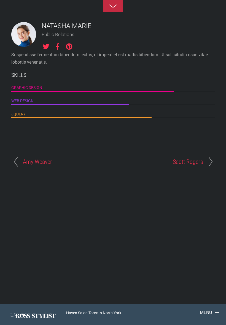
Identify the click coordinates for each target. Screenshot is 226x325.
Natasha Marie (67, 26)
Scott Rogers (188, 161)
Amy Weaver (37, 161)
